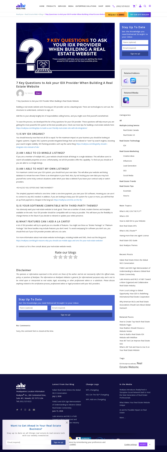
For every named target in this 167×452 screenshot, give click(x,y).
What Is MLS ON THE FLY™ (130, 211)
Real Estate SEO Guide (128, 240)
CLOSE (67, 423)
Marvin (30, 93)
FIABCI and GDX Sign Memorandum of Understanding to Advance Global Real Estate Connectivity (135, 271)
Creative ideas (128, 156)
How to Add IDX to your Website (132, 221)
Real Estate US (129, 135)
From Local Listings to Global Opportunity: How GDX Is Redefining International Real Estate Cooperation (134, 293)
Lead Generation (129, 166)
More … (123, 417)
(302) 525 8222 (123, 6)
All (121, 120)
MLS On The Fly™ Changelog (97, 394)
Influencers (127, 161)
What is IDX (124, 216)
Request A (116, 14)
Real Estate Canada (131, 130)
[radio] (55, 257)
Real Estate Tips (127, 186)
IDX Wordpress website (128, 364)
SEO (125, 170)
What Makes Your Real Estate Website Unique (135, 403)
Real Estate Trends (128, 181)
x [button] (149, 444)
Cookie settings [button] (130, 444)
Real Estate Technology (130, 141)
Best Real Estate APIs (128, 226)
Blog (41, 14)
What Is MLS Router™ (128, 231)
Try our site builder (139, 14)
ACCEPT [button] (143, 444)
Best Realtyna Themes (129, 245)
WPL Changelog (92, 390)
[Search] (144, 6)
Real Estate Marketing (129, 151)
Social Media (128, 175)
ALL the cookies (69, 444)
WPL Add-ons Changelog (96, 399)
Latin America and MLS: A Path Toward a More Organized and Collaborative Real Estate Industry (135, 282)
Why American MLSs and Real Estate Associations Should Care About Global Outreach (135, 304)
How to (126, 196)
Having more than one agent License (134, 235)
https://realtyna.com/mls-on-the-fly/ (68, 200)
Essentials (127, 191)
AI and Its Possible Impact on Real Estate (133, 411)
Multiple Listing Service (129, 125)
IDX (124, 145)
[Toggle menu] (149, 5)
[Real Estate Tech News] (34, 409)
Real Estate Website (131, 365)
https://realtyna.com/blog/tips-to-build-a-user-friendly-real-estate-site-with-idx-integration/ (51, 128)
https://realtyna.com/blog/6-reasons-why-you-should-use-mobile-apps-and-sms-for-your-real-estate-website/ (59, 240)
